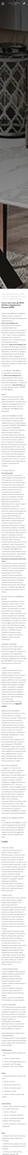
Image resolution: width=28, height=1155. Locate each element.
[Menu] (2, 4)
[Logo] (14, 4)
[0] (24, 4)
